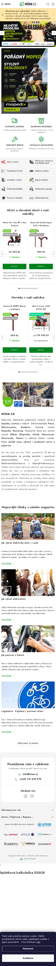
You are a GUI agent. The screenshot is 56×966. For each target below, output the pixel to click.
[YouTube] (32, 796)
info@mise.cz (30, 774)
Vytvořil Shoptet (30, 858)
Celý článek (6, 563)
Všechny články (28, 743)
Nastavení (28, 948)
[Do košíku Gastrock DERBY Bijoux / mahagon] (14, 350)
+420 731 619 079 (30, 779)
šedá (12, 245)
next (54, 254)
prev (2, 254)
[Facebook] (25, 796)
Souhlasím (28, 958)
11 (37, 288)
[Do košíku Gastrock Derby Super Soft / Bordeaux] (41, 266)
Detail (14, 266)
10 (35, 288)
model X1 (39, 328)
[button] (2, 33)
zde (38, 942)
